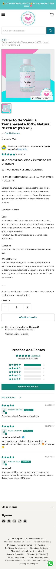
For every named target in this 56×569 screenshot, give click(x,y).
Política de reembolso (38, 557)
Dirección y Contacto (39, 548)
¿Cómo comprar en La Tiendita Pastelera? (26, 538)
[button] (8, 154)
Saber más (22, 148)
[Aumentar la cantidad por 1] (27, 307)
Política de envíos (41, 542)
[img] (7, 405)
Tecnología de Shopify (28, 563)
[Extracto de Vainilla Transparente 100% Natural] (6, 108)
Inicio (4, 40)
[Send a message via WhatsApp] (50, 563)
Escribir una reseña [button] (28, 386)
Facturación (40, 545)
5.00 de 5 (36, 355)
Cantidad (5, 301)
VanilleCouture (12, 133)
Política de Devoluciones (15, 548)
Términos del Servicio (36, 554)
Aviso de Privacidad (15, 554)
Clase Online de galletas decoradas (26, 551)
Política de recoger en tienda (19, 545)
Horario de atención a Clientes (17, 542)
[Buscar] (50, 30)
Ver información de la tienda (16, 334)
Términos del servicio (17, 557)
